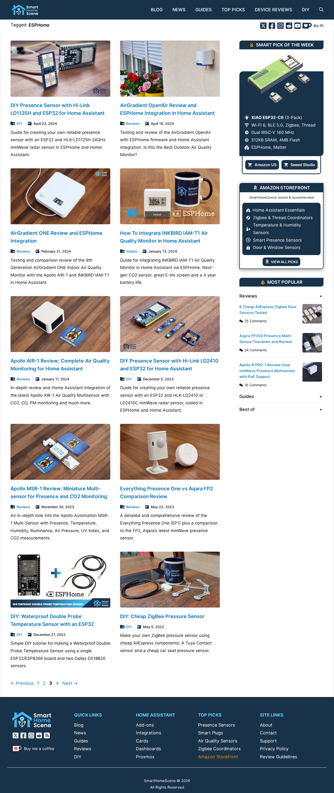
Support (268, 740)
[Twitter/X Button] (263, 25)
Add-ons (145, 725)
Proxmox (145, 756)
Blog (157, 9)
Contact (268, 732)
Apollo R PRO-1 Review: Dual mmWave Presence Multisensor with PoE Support (267, 371)
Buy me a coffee (39, 748)
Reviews (133, 123)
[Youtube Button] (297, 25)
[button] (318, 9)
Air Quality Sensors (217, 740)
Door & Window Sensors (277, 247)
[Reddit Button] (289, 25)
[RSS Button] (47, 735)
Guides (203, 9)
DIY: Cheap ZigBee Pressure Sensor (162, 616)
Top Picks (233, 9)
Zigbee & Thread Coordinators (283, 217)
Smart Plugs (210, 732)
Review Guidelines (278, 756)
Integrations (148, 732)
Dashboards (148, 748)
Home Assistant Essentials (279, 210)
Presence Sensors (216, 725)
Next (70, 683)
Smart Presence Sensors (277, 240)
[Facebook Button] (272, 25)
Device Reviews (273, 9)
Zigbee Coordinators (219, 748)
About (266, 725)
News (179, 9)
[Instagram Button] (280, 25)
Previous (22, 683)
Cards (142, 740)
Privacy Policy (274, 748)
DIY (305, 9)
